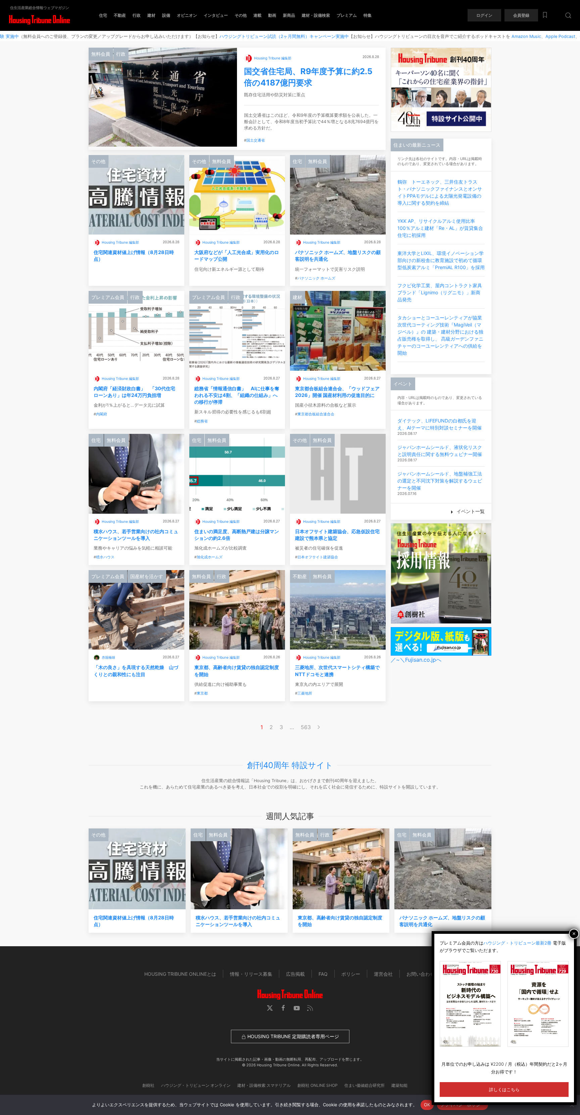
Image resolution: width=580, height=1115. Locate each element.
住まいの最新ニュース (416, 145)
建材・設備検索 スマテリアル (264, 1085)
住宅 (103, 15)
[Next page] (318, 727)
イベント (402, 384)
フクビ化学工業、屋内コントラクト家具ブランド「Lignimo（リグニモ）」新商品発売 (439, 292)
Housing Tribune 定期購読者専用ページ (292, 1036)
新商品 (289, 15)
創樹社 (148, 1085)
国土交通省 (255, 140)
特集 (368, 15)
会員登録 (521, 15)
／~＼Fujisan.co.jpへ (416, 659)
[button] (568, 15)
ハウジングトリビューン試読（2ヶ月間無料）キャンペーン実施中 (242, 36)
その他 (241, 15)
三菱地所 (304, 693)
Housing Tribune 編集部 (272, 58)
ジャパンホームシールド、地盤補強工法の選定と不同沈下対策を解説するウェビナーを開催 (439, 481)
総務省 (202, 421)
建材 (151, 15)
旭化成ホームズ (210, 557)
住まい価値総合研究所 (364, 1085)
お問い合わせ (420, 974)
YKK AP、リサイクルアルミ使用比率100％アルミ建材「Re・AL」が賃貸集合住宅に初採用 (440, 228)
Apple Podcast (519, 36)
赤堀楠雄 (108, 657)
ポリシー (350, 974)
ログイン (484, 15)
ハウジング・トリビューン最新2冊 (517, 943)
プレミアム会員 (107, 297)
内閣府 (101, 414)
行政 (137, 15)
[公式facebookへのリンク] (283, 1008)
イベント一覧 (470, 511)
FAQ (323, 974)
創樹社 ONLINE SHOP (317, 1085)
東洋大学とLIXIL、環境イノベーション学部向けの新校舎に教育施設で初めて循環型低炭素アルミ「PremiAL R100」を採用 (441, 260)
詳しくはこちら (504, 1089)
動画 (272, 15)
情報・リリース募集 (251, 974)
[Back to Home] (39, 20)
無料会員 (100, 54)
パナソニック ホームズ (316, 278)
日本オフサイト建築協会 (317, 557)
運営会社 (383, 974)
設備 (166, 15)
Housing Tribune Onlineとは (180, 974)
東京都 (202, 693)
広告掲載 (295, 974)
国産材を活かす (146, 576)
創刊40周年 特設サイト (290, 765)
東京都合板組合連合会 (315, 414)
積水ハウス (105, 557)
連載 (257, 15)
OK (427, 1104)
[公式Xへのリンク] (270, 1008)
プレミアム (347, 15)
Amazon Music (485, 36)
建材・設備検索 (316, 15)
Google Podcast (554, 36)
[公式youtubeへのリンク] (296, 1008)
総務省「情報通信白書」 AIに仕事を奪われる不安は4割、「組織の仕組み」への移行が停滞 (236, 395)
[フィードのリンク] (310, 1008)
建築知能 (399, 1085)
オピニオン (187, 15)
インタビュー (216, 15)
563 (306, 727)
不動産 (120, 15)
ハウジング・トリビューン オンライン (196, 1085)
